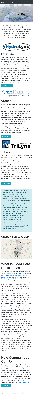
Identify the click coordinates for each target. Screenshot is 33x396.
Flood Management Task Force (10, 279)
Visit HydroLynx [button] (7, 86)
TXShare (19, 273)
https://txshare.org (23, 382)
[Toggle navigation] (29, 2)
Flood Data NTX (7, 2)
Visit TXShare (6, 386)
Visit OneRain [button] (6, 136)
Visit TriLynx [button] (6, 184)
